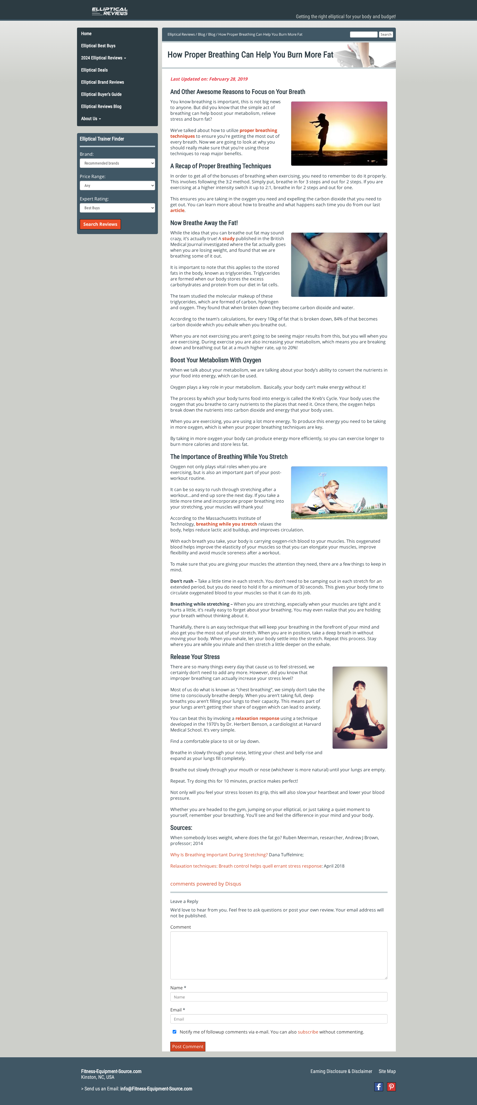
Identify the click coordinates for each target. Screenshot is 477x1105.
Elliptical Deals (94, 70)
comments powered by (205, 883)
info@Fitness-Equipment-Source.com (156, 1088)
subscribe (308, 1032)
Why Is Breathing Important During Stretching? (219, 855)
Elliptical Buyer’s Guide (101, 94)
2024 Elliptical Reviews (102, 57)
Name (176, 988)
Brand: (87, 154)
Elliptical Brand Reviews (102, 82)
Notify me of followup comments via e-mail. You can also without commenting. (271, 1032)
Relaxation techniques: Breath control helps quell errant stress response (246, 866)
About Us (89, 118)
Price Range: (92, 176)
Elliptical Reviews (181, 34)
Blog (201, 34)
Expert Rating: (94, 199)
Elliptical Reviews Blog (101, 106)
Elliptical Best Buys (98, 45)
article (177, 210)
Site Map (387, 1071)
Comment (180, 927)
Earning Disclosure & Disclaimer (341, 1071)
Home (86, 33)
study (228, 238)
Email (176, 1010)
